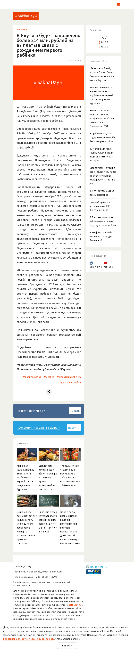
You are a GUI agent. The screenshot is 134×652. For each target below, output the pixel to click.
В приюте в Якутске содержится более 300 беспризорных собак (102, 137)
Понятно (67, 645)
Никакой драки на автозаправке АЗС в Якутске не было (101, 206)
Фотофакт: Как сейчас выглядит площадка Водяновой (102, 236)
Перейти (74, 427)
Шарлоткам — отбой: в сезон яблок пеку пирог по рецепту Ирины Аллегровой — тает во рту (103, 175)
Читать (75, 411)
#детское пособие (70, 382)
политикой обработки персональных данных (28, 638)
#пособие (49, 376)
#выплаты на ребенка (69, 376)
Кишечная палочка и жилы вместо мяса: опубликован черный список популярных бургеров (101, 95)
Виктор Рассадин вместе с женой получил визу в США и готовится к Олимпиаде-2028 (102, 118)
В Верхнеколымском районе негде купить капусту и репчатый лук (103, 221)
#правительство (32, 376)
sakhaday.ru (75, 604)
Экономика (22, 29)
